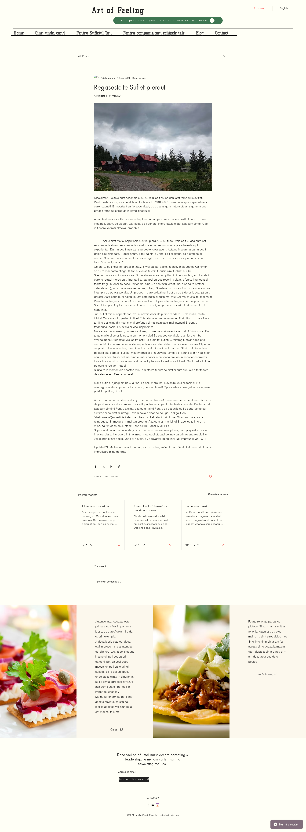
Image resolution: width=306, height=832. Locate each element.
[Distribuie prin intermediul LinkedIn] (111, 466)
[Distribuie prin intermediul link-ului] (118, 466)
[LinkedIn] (152, 805)
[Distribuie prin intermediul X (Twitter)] (103, 466)
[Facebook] (147, 805)
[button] (223, 56)
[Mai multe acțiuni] (210, 78)
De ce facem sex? (197, 506)
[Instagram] (157, 805)
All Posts (83, 56)
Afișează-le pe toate (218, 494)
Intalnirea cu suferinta (95, 506)
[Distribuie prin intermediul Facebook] (95, 466)
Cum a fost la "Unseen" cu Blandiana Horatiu (150, 508)
